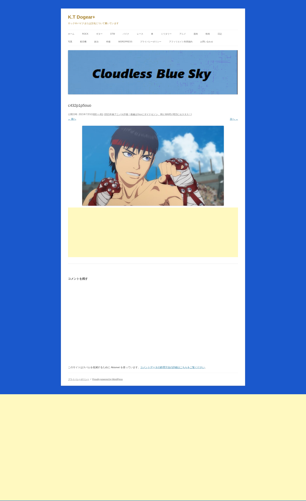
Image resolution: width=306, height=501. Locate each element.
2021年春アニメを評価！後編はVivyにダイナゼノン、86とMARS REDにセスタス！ (148, 114)
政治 (96, 41)
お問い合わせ (206, 41)
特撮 (108, 41)
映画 (208, 34)
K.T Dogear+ (81, 17)
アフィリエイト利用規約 (180, 41)
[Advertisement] (153, 232)
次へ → (234, 119)
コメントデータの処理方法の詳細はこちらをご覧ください (172, 367)
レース (140, 34)
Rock (85, 34)
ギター (99, 34)
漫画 (196, 34)
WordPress (125, 41)
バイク (126, 34)
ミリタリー (166, 34)
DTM (112, 34)
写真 (70, 41)
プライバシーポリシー (150, 41)
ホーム (71, 34)
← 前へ (72, 119)
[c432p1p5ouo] (153, 166)
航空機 (83, 41)
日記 (220, 34)
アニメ (182, 34)
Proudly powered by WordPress (107, 379)
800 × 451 (98, 114)
